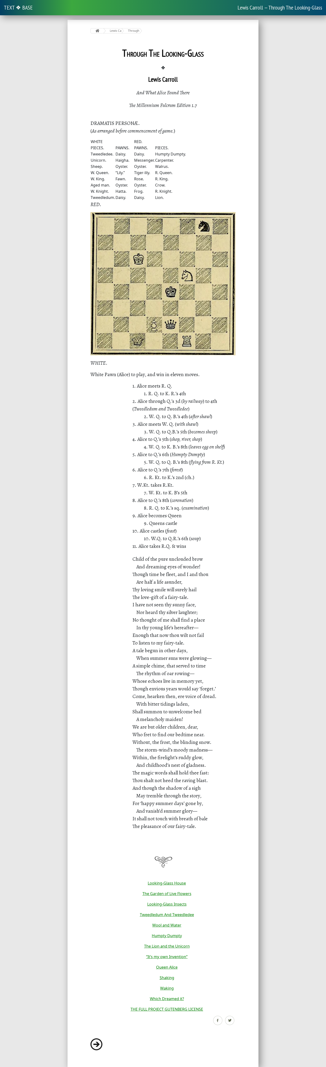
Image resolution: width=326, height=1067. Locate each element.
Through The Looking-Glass (134, 31)
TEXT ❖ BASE (18, 7)
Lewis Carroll (115, 31)
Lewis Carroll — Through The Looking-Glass (279, 7)
